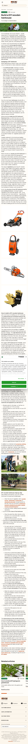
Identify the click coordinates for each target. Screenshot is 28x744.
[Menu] (2, 2)
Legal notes (10, 741)
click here (9, 374)
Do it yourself (9, 9)
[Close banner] (26, 356)
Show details (21, 378)
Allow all (14, 382)
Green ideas (3, 9)
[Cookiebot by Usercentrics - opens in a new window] (18, 357)
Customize (13, 386)
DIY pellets (4, 654)
